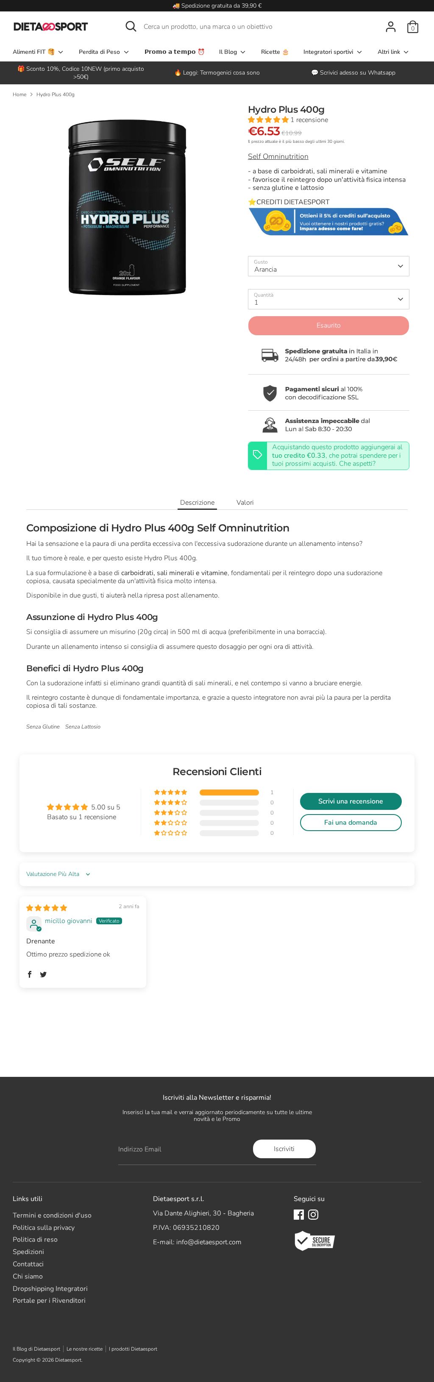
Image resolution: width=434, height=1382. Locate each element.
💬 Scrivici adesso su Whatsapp (353, 73)
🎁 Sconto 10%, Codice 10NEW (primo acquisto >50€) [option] (80, 73)
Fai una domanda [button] (350, 822)
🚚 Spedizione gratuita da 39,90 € (217, 6)
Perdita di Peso (100, 52)
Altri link (390, 52)
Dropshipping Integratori (50, 1288)
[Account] (390, 26)
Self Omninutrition (278, 156)
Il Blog (229, 52)
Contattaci (28, 1264)
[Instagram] (313, 1215)
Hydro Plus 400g (55, 94)
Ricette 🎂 (275, 52)
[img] (46, 908)
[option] (217, 72)
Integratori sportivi (329, 52)
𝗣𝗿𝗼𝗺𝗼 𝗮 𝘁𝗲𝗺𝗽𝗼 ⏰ (175, 52)
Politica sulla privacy (44, 1227)
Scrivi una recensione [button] (350, 801)
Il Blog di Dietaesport (36, 1349)
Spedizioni (28, 1252)
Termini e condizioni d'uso (52, 1215)
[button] (269, 120)
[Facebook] (299, 1215)
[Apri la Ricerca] (130, 26)
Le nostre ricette (85, 1349)
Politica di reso (35, 1239)
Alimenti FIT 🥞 (34, 52)
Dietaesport (68, 1360)
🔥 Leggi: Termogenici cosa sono (217, 73)
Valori (245, 502)
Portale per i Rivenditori (49, 1300)
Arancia (265, 269)
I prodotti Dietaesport (133, 1349)
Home (19, 94)
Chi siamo (28, 1276)
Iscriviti (284, 1149)
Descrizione (197, 502)
